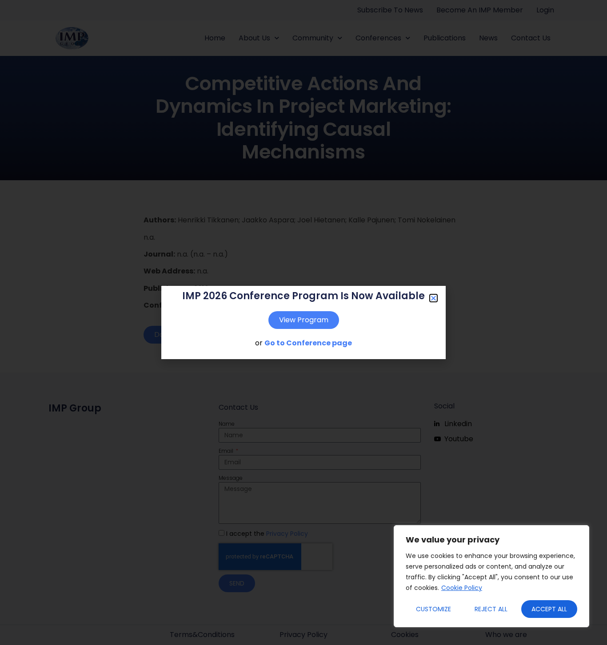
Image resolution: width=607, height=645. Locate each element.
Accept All (549, 609)
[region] (491, 576)
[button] (433, 298)
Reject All (491, 609)
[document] (303, 322)
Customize (433, 609)
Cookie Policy (461, 587)
